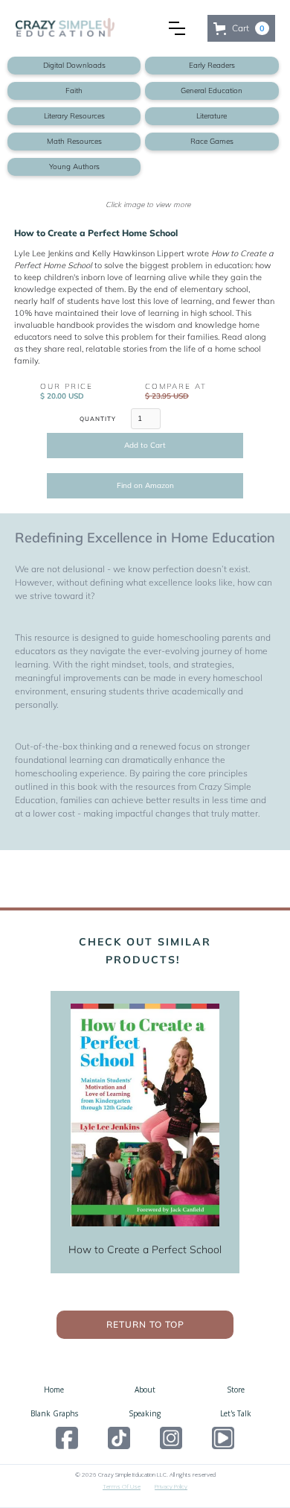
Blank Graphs (54, 1413)
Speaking (145, 1413)
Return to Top (145, 1324)
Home (54, 1389)
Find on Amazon (145, 485)
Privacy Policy (171, 1486)
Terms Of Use (122, 1486)
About (145, 1389)
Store (236, 1389)
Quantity (98, 418)
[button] (177, 28)
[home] (86, 28)
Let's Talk (235, 1413)
